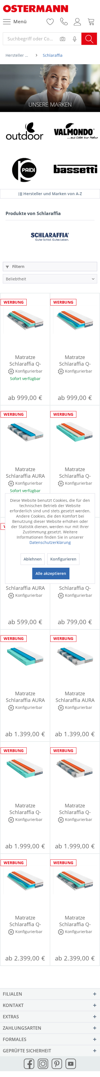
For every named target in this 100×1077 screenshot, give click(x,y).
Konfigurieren (63, 559)
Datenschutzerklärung (50, 542)
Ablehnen (33, 559)
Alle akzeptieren (51, 573)
